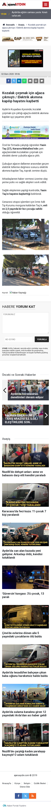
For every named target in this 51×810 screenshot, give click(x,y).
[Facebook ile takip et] (18, 796)
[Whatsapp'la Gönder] (24, 81)
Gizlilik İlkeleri (40, 783)
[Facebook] (8, 81)
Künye (17, 783)
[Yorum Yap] (42, 81)
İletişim (27, 783)
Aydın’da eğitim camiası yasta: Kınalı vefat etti (29, 14)
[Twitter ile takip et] (25, 796)
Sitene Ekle (25, 787)
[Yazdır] (36, 81)
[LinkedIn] (19, 81)
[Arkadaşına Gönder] (30, 81)
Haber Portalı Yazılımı (16, 806)
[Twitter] (14, 81)
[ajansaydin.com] (13, 4)
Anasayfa (10, 25)
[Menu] (45, 4)
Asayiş (21, 25)
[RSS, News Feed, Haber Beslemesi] (32, 796)
